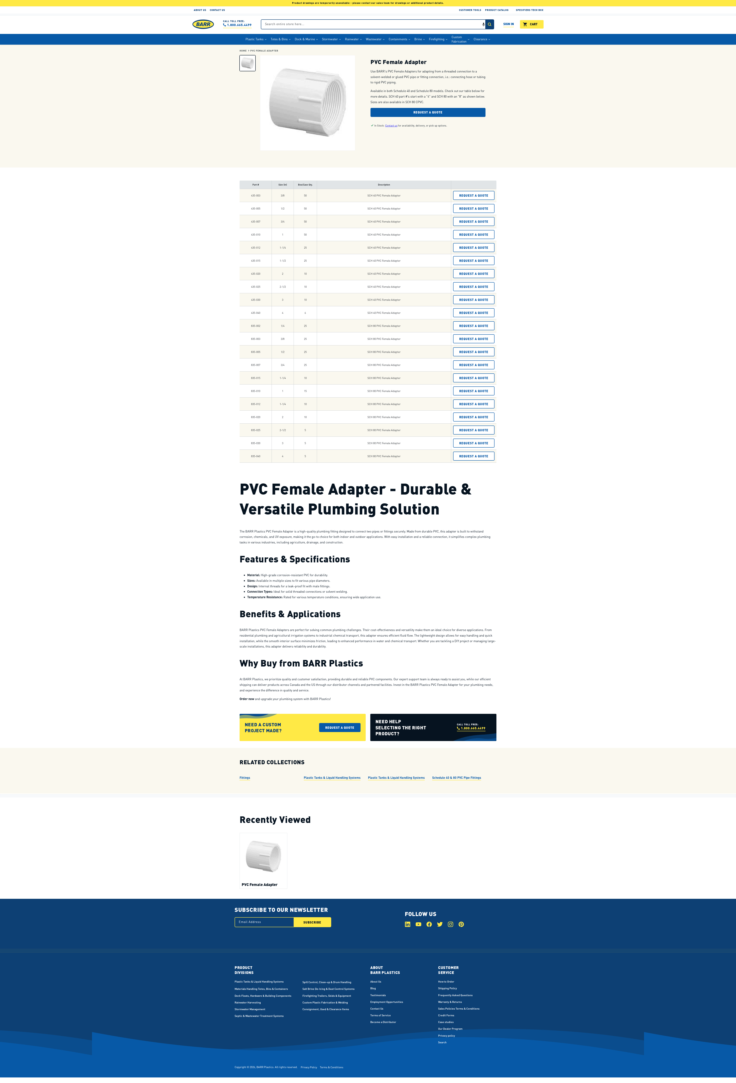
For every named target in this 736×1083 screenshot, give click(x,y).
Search (442, 1042)
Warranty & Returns (450, 1001)
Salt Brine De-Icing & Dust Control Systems (328, 988)
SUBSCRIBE (312, 922)
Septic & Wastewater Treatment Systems (259, 1015)
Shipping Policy (447, 988)
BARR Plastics (265, 1067)
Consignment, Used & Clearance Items (325, 1009)
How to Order (446, 981)
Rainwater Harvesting (248, 1002)
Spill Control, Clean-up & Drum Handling (326, 982)
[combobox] (377, 24)
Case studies (446, 1022)
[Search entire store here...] (489, 24)
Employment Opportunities (386, 1001)
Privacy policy (446, 1035)
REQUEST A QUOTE (473, 195)
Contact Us (376, 1008)
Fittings (245, 778)
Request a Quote (428, 112)
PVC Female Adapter (264, 50)
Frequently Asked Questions (455, 995)
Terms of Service (380, 1015)
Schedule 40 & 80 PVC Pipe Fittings (456, 778)
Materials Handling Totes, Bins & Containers (261, 988)
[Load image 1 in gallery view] (247, 63)
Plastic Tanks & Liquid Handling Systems (332, 778)
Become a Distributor (383, 1022)
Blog (373, 988)
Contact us (391, 125)
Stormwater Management (250, 1009)
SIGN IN (508, 24)
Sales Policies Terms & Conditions (459, 1008)
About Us (375, 981)
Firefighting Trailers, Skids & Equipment (326, 995)
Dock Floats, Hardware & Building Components (263, 995)
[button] (483, 24)
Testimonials (378, 995)
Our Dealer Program (450, 1028)
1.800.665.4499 (239, 25)
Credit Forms (446, 1015)
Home (243, 50)
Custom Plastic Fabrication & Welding (325, 1002)
